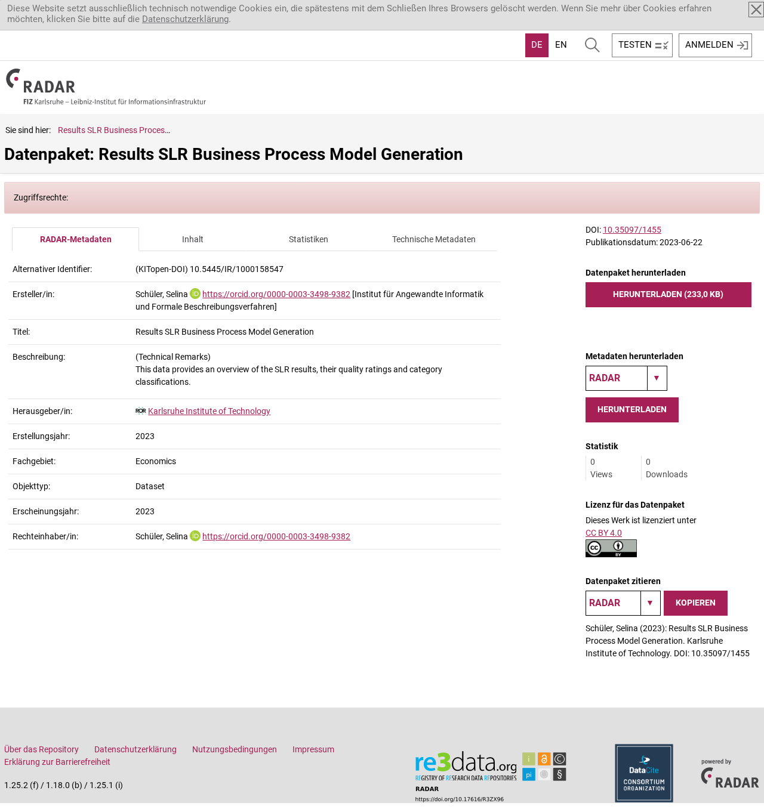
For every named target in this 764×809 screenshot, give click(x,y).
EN (561, 44)
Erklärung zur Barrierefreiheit (57, 762)
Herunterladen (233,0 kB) (668, 294)
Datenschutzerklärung (185, 19)
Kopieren (696, 602)
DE (537, 44)
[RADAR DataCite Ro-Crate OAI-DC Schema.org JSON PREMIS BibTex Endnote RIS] (626, 378)
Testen (635, 44)
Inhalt (193, 239)
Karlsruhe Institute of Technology (209, 411)
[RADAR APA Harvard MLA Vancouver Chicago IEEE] (623, 603)
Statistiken (308, 239)
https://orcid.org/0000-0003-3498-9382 (276, 294)
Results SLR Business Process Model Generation (147, 130)
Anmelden (709, 44)
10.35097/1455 (632, 229)
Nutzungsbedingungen (234, 749)
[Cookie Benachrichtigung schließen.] (756, 9)
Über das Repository (41, 749)
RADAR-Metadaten (76, 239)
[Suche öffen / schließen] (592, 45)
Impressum (313, 749)
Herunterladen (632, 409)
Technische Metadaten (434, 239)
